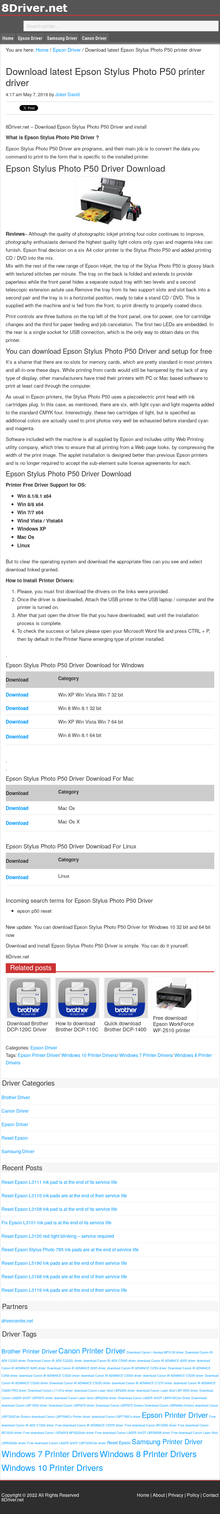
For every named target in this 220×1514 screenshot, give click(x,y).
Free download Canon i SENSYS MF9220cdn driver (58, 1432)
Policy (193, 1495)
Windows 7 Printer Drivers (145, 1055)
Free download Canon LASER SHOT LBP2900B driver (132, 1432)
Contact (211, 1495)
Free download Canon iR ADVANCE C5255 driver (89, 1425)
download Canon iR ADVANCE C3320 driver (49, 1375)
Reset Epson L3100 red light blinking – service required (57, 1236)
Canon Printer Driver (91, 1350)
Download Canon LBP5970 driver (72, 1405)
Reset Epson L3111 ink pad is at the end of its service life (59, 1182)
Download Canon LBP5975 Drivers (120, 1405)
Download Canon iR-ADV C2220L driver (54, 1360)
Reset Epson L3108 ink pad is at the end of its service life (59, 1209)
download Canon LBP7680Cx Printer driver (61, 1416)
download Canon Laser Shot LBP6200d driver (85, 1398)
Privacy (175, 1495)
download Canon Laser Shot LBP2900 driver (104, 1390)
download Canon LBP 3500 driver (24, 1405)
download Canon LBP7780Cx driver (116, 1416)
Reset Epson (14, 1137)
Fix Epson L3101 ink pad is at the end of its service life (56, 1222)
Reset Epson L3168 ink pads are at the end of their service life (64, 1276)
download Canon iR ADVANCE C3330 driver (111, 1375)
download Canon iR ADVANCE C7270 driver (142, 1383)
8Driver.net (51, 7)
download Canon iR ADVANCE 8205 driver (166, 1360)
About (159, 1495)
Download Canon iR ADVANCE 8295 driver (76, 1368)
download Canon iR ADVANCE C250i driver (137, 1368)
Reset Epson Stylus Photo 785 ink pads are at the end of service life (70, 1249)
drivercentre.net (17, 1320)
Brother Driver (15, 1097)
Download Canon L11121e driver (50, 1390)
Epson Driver (43, 1047)
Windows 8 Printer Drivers (148, 1453)
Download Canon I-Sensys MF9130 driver (155, 1352)
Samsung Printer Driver (167, 1441)
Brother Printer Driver (29, 1351)
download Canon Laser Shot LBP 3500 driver (167, 1390)
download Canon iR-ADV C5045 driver (109, 1360)
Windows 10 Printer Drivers (89, 1055)
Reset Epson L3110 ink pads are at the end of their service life (64, 1195)
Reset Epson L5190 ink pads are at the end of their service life (64, 1263)
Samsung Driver (17, 1151)
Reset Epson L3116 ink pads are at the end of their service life (64, 1290)
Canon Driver (15, 1110)
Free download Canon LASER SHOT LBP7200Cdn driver (66, 1443)
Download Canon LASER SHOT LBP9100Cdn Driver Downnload (162, 1398)
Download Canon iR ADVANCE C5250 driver (80, 1383)
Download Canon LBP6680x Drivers (169, 1405)
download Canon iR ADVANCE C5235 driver (173, 1375)
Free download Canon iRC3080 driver (151, 1425)
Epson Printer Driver (38, 1055)
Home (143, 1495)
